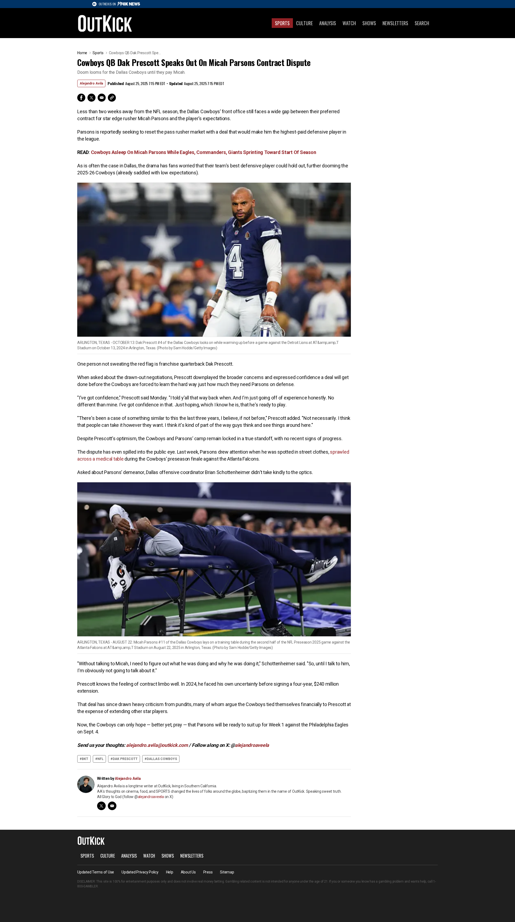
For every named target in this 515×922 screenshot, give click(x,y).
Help (169, 872)
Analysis (327, 23)
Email (102, 98)
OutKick (105, 23)
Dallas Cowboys (162, 759)
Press (208, 872)
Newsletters (395, 23)
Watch (349, 23)
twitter (101, 806)
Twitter (91, 98)
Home (82, 53)
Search (422, 23)
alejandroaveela (151, 797)
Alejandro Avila (91, 83)
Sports (282, 23)
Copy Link (112, 98)
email (112, 806)
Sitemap (227, 872)
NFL (100, 759)
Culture (304, 23)
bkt (85, 759)
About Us (188, 872)
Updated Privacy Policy (140, 872)
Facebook (81, 98)
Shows (369, 23)
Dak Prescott (125, 759)
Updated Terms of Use (95, 872)
